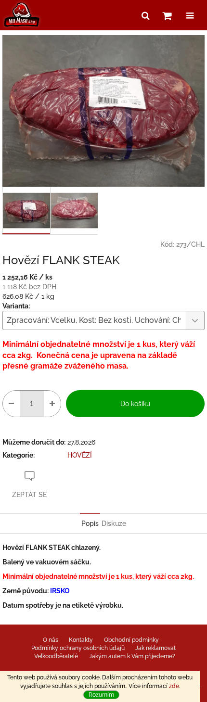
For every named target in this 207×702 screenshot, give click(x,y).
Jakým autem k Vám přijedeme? (132, 656)
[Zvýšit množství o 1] (52, 404)
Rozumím (101, 694)
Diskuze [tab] (114, 523)
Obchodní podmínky (131, 640)
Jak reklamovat (155, 648)
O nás (50, 640)
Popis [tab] (90, 523)
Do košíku (135, 404)
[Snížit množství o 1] (11, 404)
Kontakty (81, 640)
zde (174, 686)
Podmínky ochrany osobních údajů (78, 648)
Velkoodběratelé (56, 656)
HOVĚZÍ (79, 455)
